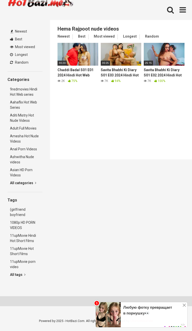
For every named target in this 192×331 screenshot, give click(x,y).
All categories (22, 183)
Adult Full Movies (23, 128)
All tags (16, 275)
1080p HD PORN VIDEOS (22, 225)
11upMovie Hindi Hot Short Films (23, 238)
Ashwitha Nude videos (22, 159)
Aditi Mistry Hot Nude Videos (22, 118)
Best (18, 39)
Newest (20, 31)
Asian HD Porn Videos (21, 172)
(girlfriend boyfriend (18, 212)
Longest (21, 55)
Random (21, 62)
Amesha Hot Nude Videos (24, 138)
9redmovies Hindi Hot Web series (23, 91)
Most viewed (24, 47)
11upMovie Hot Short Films (22, 251)
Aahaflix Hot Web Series (23, 104)
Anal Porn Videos (23, 149)
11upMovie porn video (23, 264)
